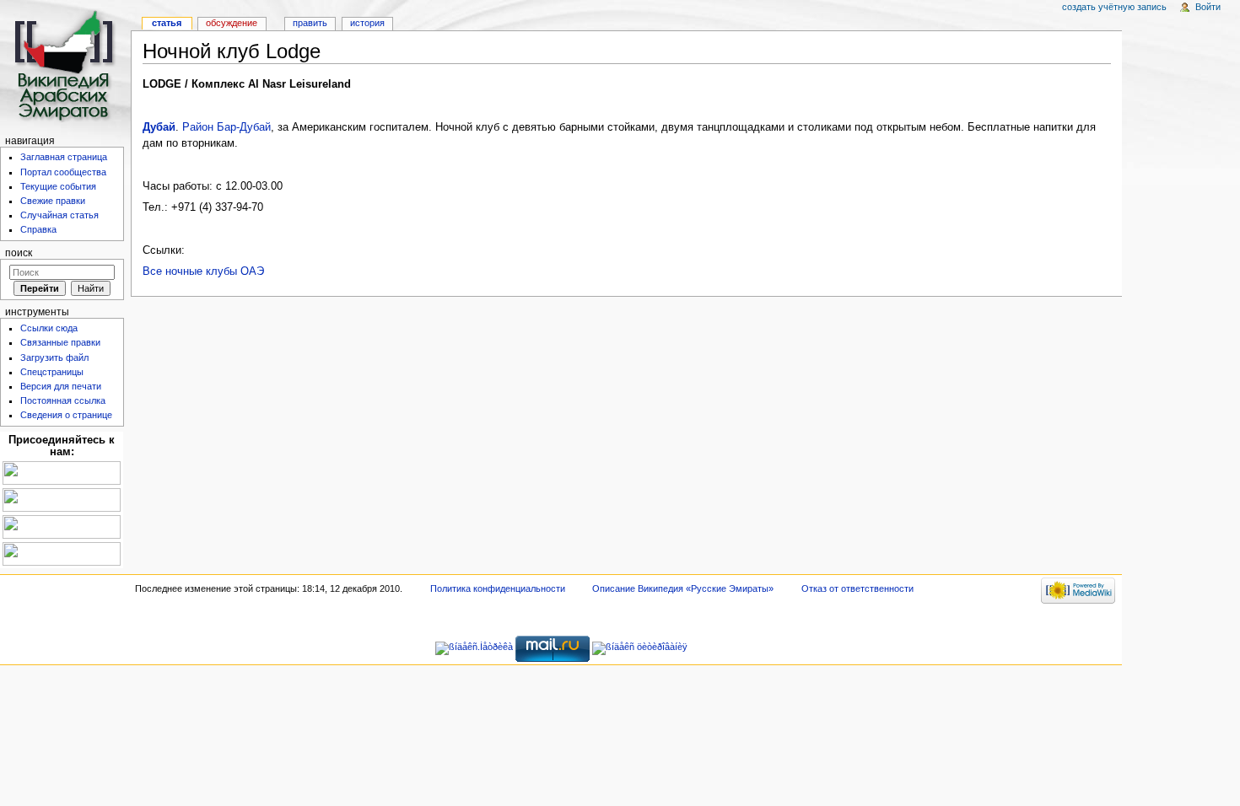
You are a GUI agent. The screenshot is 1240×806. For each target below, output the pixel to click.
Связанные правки (60, 342)
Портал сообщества (63, 172)
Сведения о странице (66, 415)
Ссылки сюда (49, 328)
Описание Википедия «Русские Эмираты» (683, 588)
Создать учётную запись (1114, 7)
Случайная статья (59, 215)
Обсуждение (231, 23)
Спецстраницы (52, 372)
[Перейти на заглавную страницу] (65, 65)
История (367, 23)
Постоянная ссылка (62, 400)
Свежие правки (52, 201)
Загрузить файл (54, 357)
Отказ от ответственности (857, 588)
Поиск (18, 253)
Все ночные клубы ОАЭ (203, 271)
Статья (166, 23)
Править (310, 23)
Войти (1208, 7)
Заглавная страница (63, 157)
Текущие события (58, 186)
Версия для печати (60, 386)
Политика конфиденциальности (497, 588)
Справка (38, 229)
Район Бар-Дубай (226, 127)
